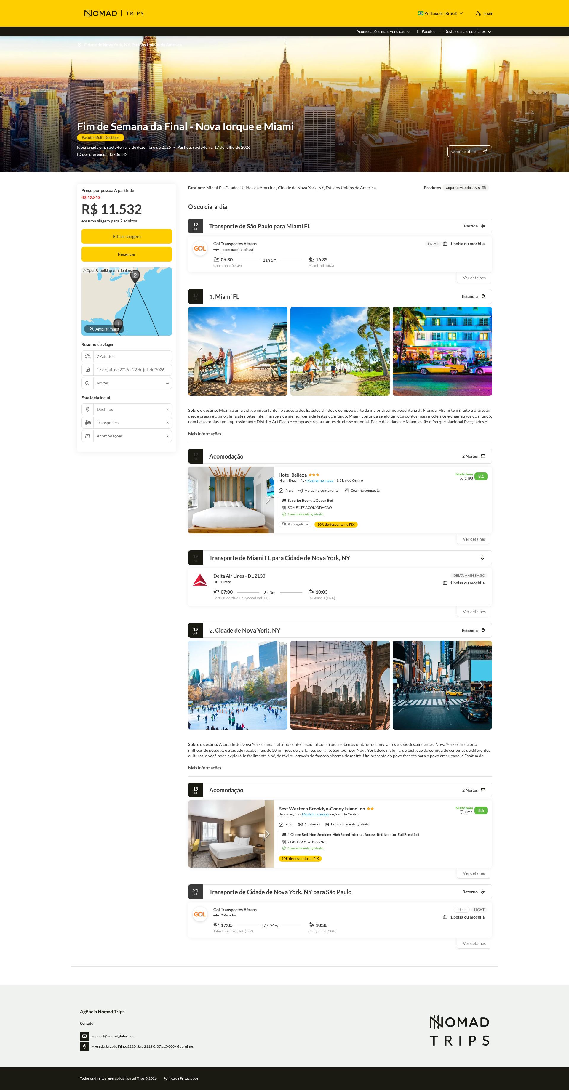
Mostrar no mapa (320, 480)
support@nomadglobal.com (113, 1036)
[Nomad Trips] (459, 1030)
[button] (200, 351)
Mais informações (204, 433)
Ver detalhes (474, 277)
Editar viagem (127, 236)
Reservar (127, 254)
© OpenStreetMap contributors (107, 270)
